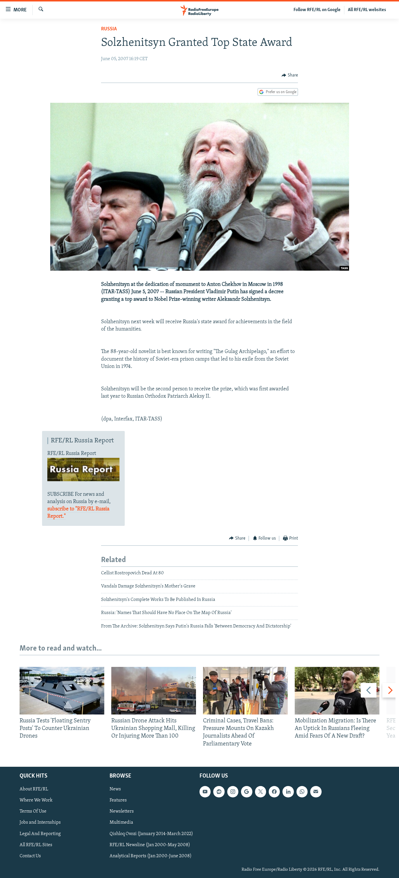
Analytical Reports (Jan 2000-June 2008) (151, 856)
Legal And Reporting (40, 833)
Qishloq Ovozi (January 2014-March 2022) (151, 833)
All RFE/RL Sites (36, 844)
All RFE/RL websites (367, 10)
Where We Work (36, 800)
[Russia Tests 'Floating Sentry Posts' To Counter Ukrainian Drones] (62, 690)
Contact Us (30, 856)
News (115, 789)
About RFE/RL (34, 789)
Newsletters (122, 811)
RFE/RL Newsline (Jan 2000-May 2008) (150, 844)
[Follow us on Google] (246, 791)
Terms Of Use (33, 811)
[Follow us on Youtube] (205, 791)
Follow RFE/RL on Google (317, 10)
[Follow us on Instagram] (232, 791)
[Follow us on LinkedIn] (288, 791)
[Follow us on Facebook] (274, 791)
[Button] (290, 75)
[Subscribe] (315, 791)
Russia (109, 29)
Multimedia (121, 822)
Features (118, 800)
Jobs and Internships (40, 822)
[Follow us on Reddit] (218, 791)
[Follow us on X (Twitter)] (260, 791)
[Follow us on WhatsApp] (302, 791)
